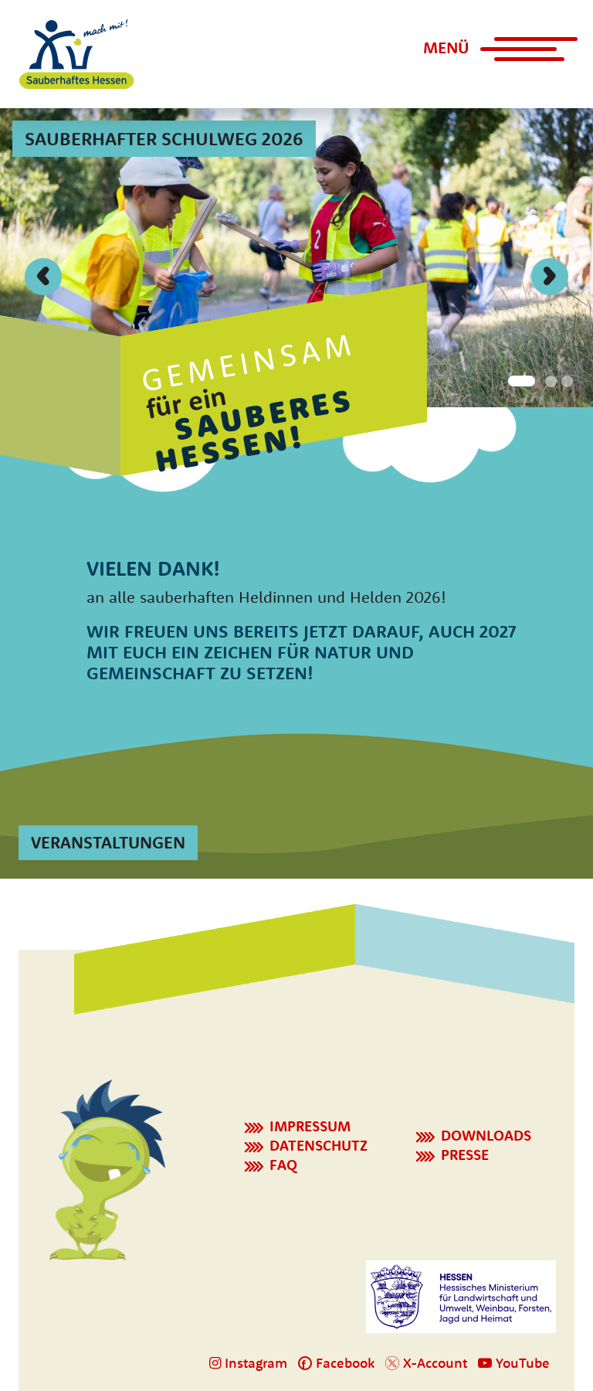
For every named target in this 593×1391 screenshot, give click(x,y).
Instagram (254, 1363)
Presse (465, 1154)
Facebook (343, 1363)
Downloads (486, 1135)
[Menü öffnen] (519, 55)
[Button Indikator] (518, 379)
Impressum (310, 1126)
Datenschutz (318, 1145)
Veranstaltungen (108, 842)
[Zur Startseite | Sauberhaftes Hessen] (76, 54)
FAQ (283, 1164)
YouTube (521, 1363)
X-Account (433, 1363)
